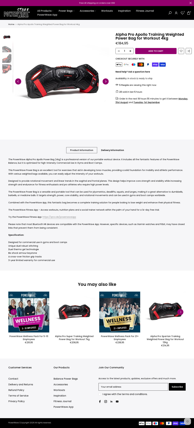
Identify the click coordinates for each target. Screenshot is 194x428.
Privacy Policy (16, 401)
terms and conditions (134, 394)
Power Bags (66, 11)
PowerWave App (47, 15)
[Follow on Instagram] (105, 401)
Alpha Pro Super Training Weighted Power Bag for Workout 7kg (74, 338)
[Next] (106, 81)
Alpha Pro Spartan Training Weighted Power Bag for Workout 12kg (165, 339)
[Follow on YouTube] (117, 401)
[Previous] (18, 81)
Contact (13, 378)
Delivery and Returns (20, 384)
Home (11, 24)
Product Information (81, 150)
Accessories (87, 11)
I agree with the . (124, 394)
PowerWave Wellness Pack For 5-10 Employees (28, 338)
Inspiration (124, 11)
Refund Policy (16, 390)
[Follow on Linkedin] (111, 401)
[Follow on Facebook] (100, 401)
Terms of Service (18, 395)
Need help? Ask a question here (132, 71)
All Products (44, 11)
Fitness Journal (145, 11)
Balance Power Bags (66, 378)
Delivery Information (112, 150)
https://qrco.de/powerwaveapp (59, 216)
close (3, 3)
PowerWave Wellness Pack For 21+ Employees (120, 338)
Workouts (107, 11)
